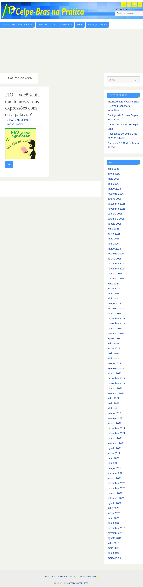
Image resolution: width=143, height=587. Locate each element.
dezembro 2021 (116, 428)
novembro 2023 (116, 323)
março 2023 (114, 363)
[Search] (136, 79)
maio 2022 (113, 403)
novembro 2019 (116, 533)
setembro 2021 (116, 443)
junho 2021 (114, 453)
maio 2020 (113, 518)
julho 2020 (113, 508)
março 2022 (114, 413)
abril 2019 (113, 553)
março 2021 (114, 468)
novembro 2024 (116, 268)
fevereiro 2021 (116, 473)
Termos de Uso (87, 576)
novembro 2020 (116, 488)
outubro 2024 (115, 273)
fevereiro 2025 (116, 253)
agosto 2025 (114, 223)
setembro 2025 (116, 218)
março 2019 (114, 558)
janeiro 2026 (114, 198)
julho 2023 (113, 343)
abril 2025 (113, 243)
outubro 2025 (115, 213)
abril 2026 (113, 183)
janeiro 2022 (114, 423)
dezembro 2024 (116, 263)
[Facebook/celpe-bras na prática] (140, 4)
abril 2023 (113, 358)
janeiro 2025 (114, 258)
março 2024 (114, 303)
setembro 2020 (116, 498)
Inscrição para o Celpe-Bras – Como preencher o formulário (123, 106)
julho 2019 (113, 543)
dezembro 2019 (116, 528)
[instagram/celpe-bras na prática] (134, 4)
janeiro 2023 (114, 373)
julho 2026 (113, 168)
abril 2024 (113, 298)
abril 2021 (113, 463)
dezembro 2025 (116, 203)
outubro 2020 (115, 493)
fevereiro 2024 (116, 308)
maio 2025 (113, 238)
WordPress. (83, 583)
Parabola (70, 583)
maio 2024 (113, 293)
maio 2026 (113, 178)
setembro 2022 (116, 393)
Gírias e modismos (18, 120)
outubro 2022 (115, 388)
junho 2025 (114, 233)
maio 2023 (113, 353)
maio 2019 (113, 548)
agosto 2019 (114, 538)
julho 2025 (113, 228)
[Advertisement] (71, 50)
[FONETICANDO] (129, 4)
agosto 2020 (114, 503)
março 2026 (114, 188)
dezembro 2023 (116, 318)
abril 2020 (113, 523)
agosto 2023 (114, 338)
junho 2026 (114, 173)
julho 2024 (113, 283)
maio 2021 (113, 458)
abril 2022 (113, 408)
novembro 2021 (116, 433)
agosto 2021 (114, 448)
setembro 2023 (116, 333)
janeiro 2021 (114, 478)
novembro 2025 (116, 208)
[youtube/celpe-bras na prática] (123, 4)
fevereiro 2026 (116, 193)
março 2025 (114, 248)
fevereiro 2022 (116, 418)
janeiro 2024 (114, 313)
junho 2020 (114, 513)
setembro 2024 (116, 278)
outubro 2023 (115, 328)
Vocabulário (15, 124)
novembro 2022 (116, 383)
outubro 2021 (115, 438)
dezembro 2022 (116, 378)
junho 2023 (114, 348)
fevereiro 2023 (116, 368)
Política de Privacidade (60, 576)
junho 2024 (114, 288)
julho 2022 (113, 398)
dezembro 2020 (116, 483)
